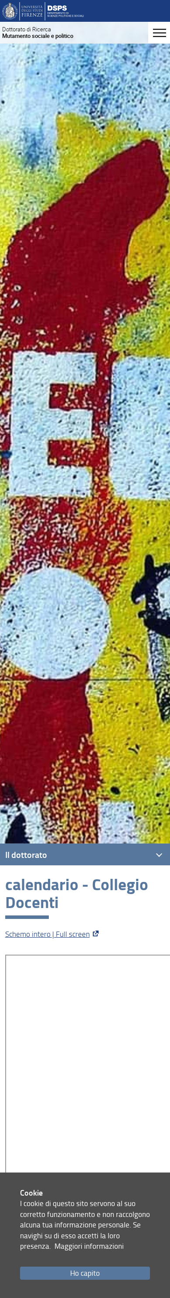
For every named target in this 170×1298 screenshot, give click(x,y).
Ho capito (85, 1273)
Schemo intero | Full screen (47, 934)
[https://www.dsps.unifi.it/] (42, 10)
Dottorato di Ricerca (37, 32)
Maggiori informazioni (89, 1246)
